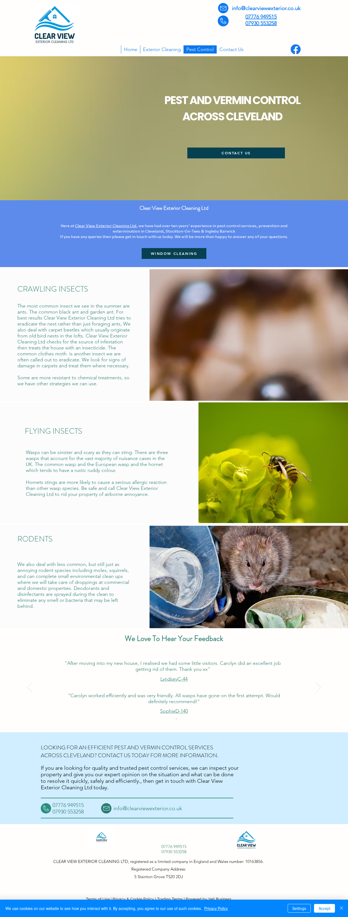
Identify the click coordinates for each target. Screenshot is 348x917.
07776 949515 (261, 16)
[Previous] (29, 688)
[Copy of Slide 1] (176, 718)
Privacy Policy (216, 908)
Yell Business (219, 899)
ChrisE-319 (172, 679)
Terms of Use (98, 899)
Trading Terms (170, 899)
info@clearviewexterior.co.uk (266, 8)
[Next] (318, 688)
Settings (299, 908)
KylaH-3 (172, 705)
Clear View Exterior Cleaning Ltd (105, 225)
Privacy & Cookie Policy (133, 899)
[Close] (341, 908)
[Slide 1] (171, 718)
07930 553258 (261, 23)
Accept (324, 908)
